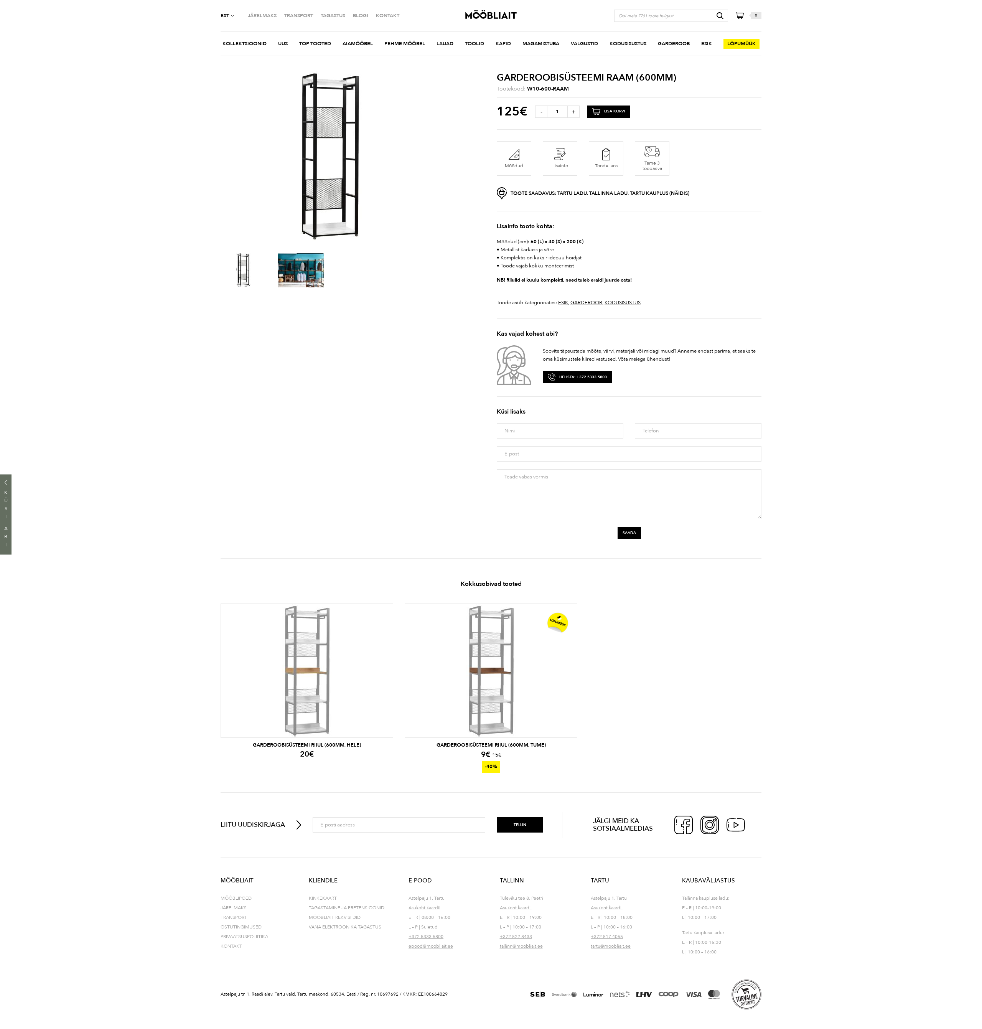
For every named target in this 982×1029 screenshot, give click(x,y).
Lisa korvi (614, 111)
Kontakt (231, 946)
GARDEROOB (586, 302)
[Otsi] (720, 15)
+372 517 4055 (607, 936)
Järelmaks (234, 908)
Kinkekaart (323, 898)
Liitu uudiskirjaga (253, 824)
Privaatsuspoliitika (244, 936)
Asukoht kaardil (424, 908)
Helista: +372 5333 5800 (583, 377)
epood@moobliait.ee (431, 946)
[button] (230, 15)
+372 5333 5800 (426, 936)
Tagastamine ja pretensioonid (346, 908)
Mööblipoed (236, 898)
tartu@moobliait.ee (611, 946)
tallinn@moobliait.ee (521, 946)
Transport (234, 917)
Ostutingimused (241, 927)
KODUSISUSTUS (623, 302)
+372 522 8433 (516, 936)
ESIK (563, 302)
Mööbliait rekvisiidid (335, 917)
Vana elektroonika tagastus (345, 927)
